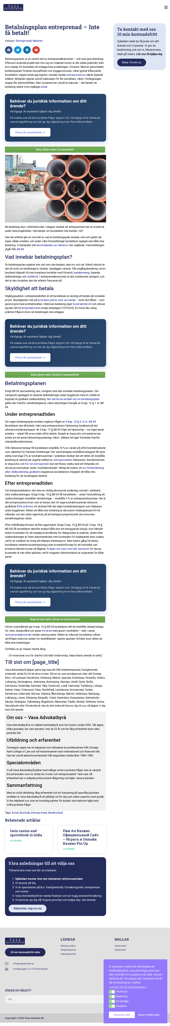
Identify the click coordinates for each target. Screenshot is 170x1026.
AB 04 (20, 249)
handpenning (82, 272)
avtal (44, 86)
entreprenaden (62, 459)
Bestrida (24, 812)
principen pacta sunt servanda (57, 300)
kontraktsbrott (82, 304)
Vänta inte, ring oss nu (28, 908)
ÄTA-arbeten (25, 506)
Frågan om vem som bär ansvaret (68, 548)
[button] (165, 7)
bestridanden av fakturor (52, 245)
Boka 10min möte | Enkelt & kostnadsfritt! (55, 374)
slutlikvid (32, 276)
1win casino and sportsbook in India (26, 832)
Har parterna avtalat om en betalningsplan (73, 399)
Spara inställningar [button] (149, 1014)
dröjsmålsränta (31, 308)
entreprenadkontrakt (18, 634)
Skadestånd (55, 812)
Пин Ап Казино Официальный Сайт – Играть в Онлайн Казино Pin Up (81, 837)
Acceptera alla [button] (122, 1014)
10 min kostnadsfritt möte (25, 952)
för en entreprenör (37, 463)
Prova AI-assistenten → (30, 132)
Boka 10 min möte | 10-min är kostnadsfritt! (55, 619)
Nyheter (38, 40)
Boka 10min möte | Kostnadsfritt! (55, 149)
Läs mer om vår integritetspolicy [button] (128, 987)
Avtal (15, 812)
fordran (47, 630)
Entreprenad (24, 40)
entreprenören (76, 74)
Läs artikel (16, 841)
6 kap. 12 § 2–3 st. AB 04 (81, 421)
